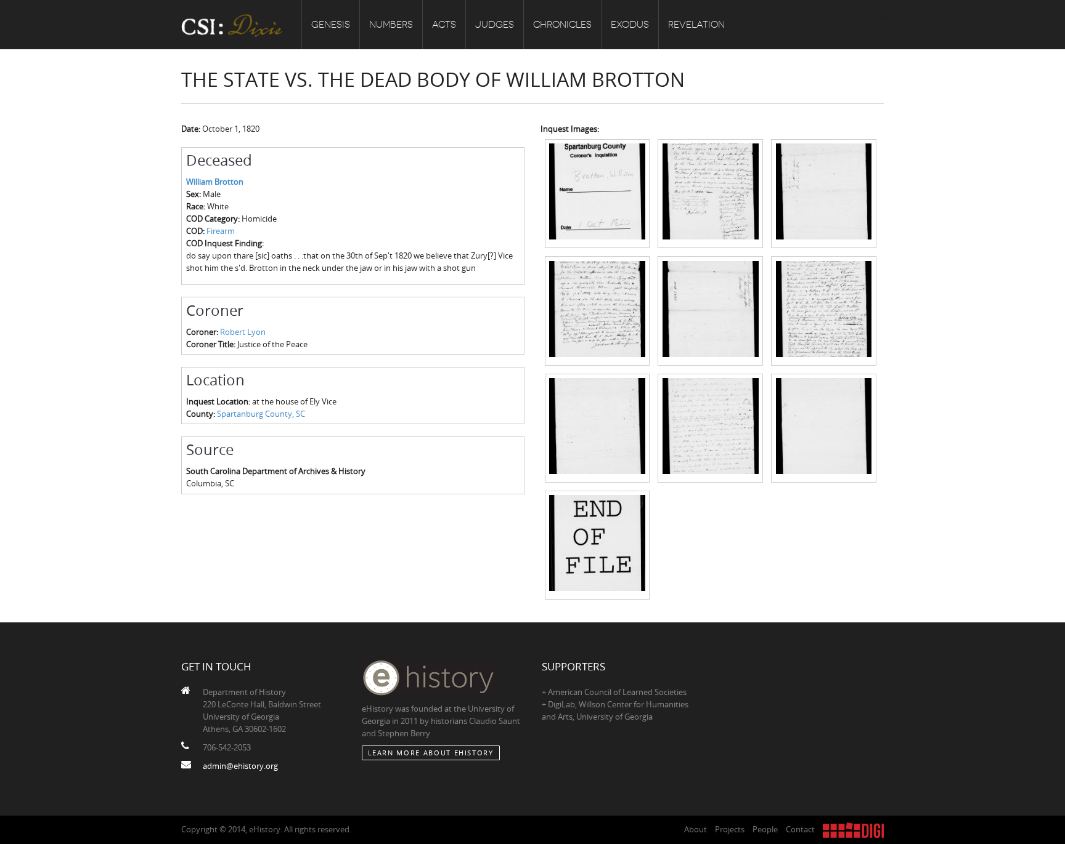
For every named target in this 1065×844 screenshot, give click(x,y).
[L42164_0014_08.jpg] (710, 427)
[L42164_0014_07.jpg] (597, 427)
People (765, 829)
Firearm (220, 230)
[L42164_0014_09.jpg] (823, 427)
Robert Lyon (243, 331)
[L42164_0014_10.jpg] (597, 544)
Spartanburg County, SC (261, 413)
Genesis (330, 24)
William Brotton (214, 181)
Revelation (696, 24)
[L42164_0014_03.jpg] (823, 192)
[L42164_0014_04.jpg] (597, 309)
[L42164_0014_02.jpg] (710, 192)
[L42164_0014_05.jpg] (710, 309)
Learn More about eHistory (431, 752)
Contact (800, 829)
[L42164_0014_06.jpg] (823, 309)
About (695, 829)
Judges (494, 24)
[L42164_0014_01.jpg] (597, 192)
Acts (444, 24)
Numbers (391, 24)
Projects (730, 829)
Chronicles (562, 24)
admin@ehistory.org (240, 765)
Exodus (630, 24)
